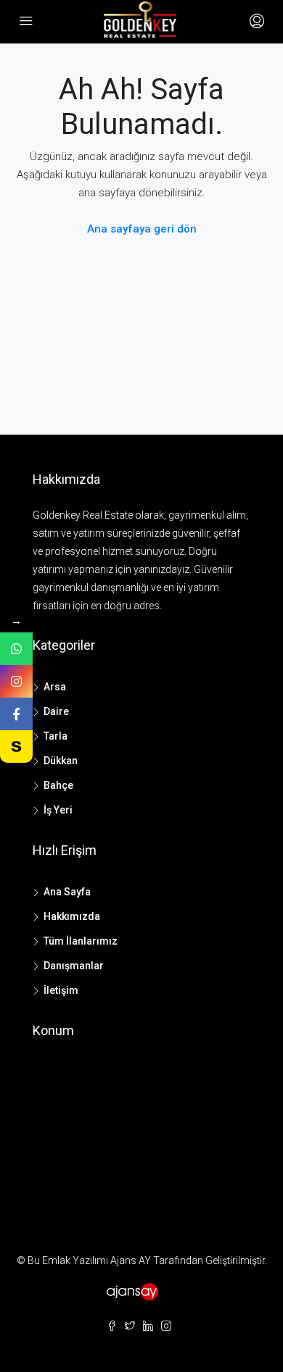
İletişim (61, 990)
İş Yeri (58, 810)
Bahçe (58, 785)
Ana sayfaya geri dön (142, 228)
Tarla (55, 736)
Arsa (55, 687)
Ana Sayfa (67, 892)
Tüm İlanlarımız (81, 941)
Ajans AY (130, 1260)
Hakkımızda (72, 916)
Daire (56, 711)
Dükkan (61, 760)
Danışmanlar (74, 965)
